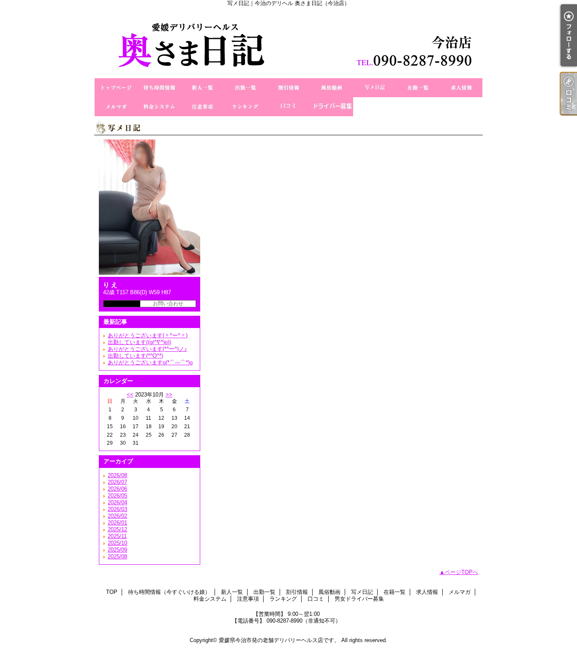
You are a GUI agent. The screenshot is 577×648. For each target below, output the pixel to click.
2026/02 (117, 516)
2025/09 (117, 550)
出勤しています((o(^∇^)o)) (139, 342)
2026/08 (117, 475)
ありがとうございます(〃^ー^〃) (148, 335)
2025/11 (117, 536)
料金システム (159, 106)
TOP (116, 87)
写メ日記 (374, 87)
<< (130, 394)
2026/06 (117, 489)
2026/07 (117, 482)
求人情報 (460, 87)
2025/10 (117, 543)
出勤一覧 (245, 87)
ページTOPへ (461, 572)
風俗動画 (331, 87)
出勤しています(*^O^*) (135, 356)
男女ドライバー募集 (331, 106)
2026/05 (117, 495)
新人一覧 (202, 87)
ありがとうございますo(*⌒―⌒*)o (150, 362)
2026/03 (117, 509)
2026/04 (117, 502)
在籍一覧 (417, 87)
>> (169, 394)
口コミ (288, 106)
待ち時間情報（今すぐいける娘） (159, 87)
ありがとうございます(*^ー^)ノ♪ (147, 349)
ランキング (245, 106)
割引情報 (288, 87)
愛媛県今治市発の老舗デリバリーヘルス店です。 (279, 640)
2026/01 (117, 522)
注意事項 (202, 106)
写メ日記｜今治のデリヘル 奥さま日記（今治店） (288, 42)
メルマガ (116, 106)
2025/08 (117, 556)
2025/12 (117, 529)
